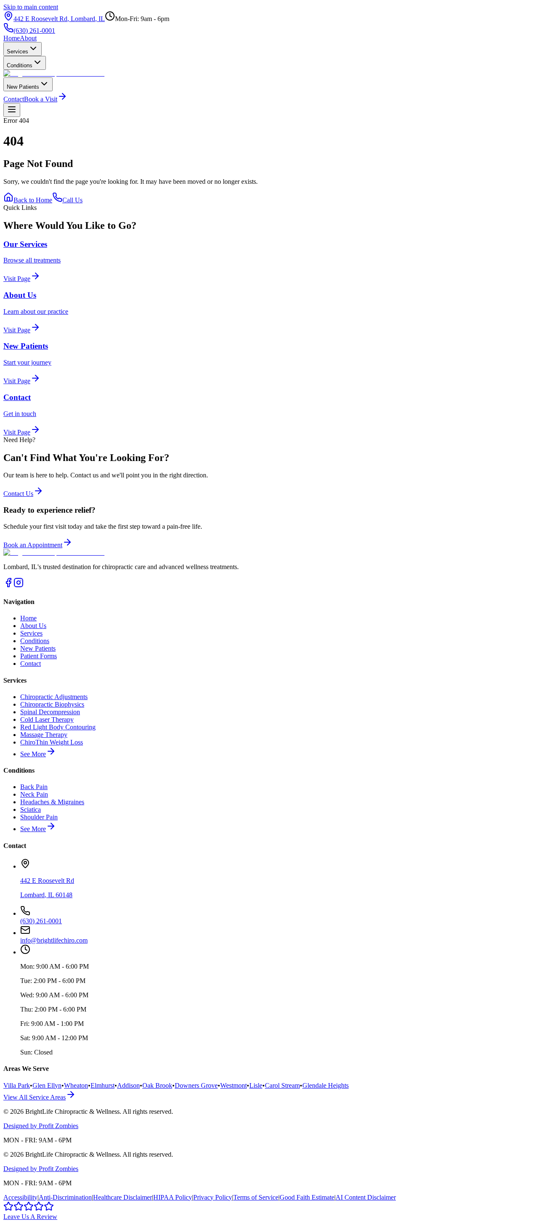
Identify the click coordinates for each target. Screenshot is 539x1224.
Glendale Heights (325, 1085)
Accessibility (20, 1197)
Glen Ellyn (46, 1085)
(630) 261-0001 (34, 30)
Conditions (19, 65)
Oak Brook (157, 1085)
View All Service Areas (34, 1097)
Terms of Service (255, 1197)
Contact (13, 99)
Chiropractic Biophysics (52, 704)
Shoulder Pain (39, 817)
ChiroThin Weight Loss (51, 742)
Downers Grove (196, 1085)
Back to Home (32, 200)
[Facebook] (8, 585)
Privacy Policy (212, 1197)
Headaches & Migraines (52, 801)
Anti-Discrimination (65, 1197)
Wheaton (76, 1085)
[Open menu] (11, 110)
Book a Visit (40, 99)
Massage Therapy (43, 734)
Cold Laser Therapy (47, 719)
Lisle (255, 1085)
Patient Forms (38, 656)
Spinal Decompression (50, 711)
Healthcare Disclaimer (122, 1197)
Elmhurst (103, 1085)
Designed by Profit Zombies (40, 1125)
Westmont (233, 1085)
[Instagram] (18, 585)
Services (17, 51)
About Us (33, 625)
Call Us (72, 200)
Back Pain (34, 786)
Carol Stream (282, 1085)
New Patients (23, 87)
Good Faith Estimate (307, 1197)
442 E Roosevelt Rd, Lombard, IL (59, 18)
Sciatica (30, 809)
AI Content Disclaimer (366, 1197)
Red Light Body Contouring (58, 727)
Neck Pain (34, 794)
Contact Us (18, 493)
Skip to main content (30, 7)
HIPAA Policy (172, 1197)
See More (33, 754)
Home (11, 38)
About (28, 38)
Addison (128, 1085)
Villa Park (16, 1085)
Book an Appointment (32, 544)
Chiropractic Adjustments (54, 696)
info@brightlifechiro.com (54, 940)
